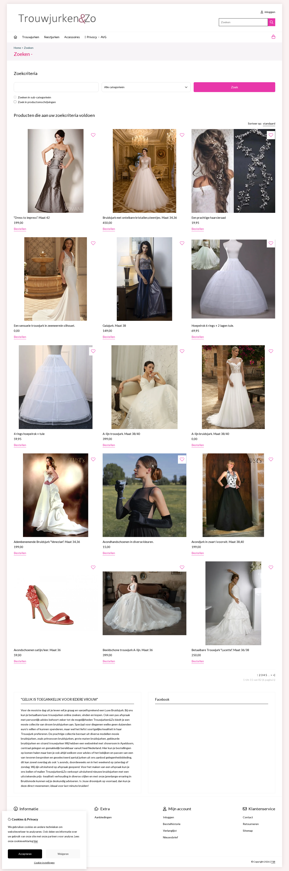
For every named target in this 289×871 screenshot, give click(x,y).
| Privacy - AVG (95, 37)
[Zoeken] (271, 22)
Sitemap (248, 830)
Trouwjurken (30, 37)
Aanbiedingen (103, 817)
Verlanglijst (170, 830)
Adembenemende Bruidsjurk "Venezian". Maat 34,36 (47, 541)
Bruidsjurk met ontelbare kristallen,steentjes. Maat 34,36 (140, 217)
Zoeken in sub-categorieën (34, 97)
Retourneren (251, 824)
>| (274, 675)
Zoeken (28, 47)
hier (36, 841)
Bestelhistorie (171, 824)
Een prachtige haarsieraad (208, 217)
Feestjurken (51, 37)
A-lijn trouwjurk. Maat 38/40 (121, 434)
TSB (273, 861)
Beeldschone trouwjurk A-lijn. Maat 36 (128, 650)
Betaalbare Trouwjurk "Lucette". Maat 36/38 (220, 650)
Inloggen (168, 817)
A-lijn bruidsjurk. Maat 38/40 (210, 434)
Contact (248, 817)
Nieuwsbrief (170, 837)
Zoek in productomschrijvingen (36, 102)
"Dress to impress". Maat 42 (32, 217)
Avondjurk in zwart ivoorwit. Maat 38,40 (217, 541)
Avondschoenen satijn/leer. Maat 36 (37, 650)
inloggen (269, 12)
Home (17, 47)
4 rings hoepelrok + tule (29, 434)
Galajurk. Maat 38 (114, 325)
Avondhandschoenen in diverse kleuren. (128, 541)
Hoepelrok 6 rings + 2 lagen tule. (212, 325)
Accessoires (72, 37)
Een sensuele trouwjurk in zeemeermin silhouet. (44, 325)
